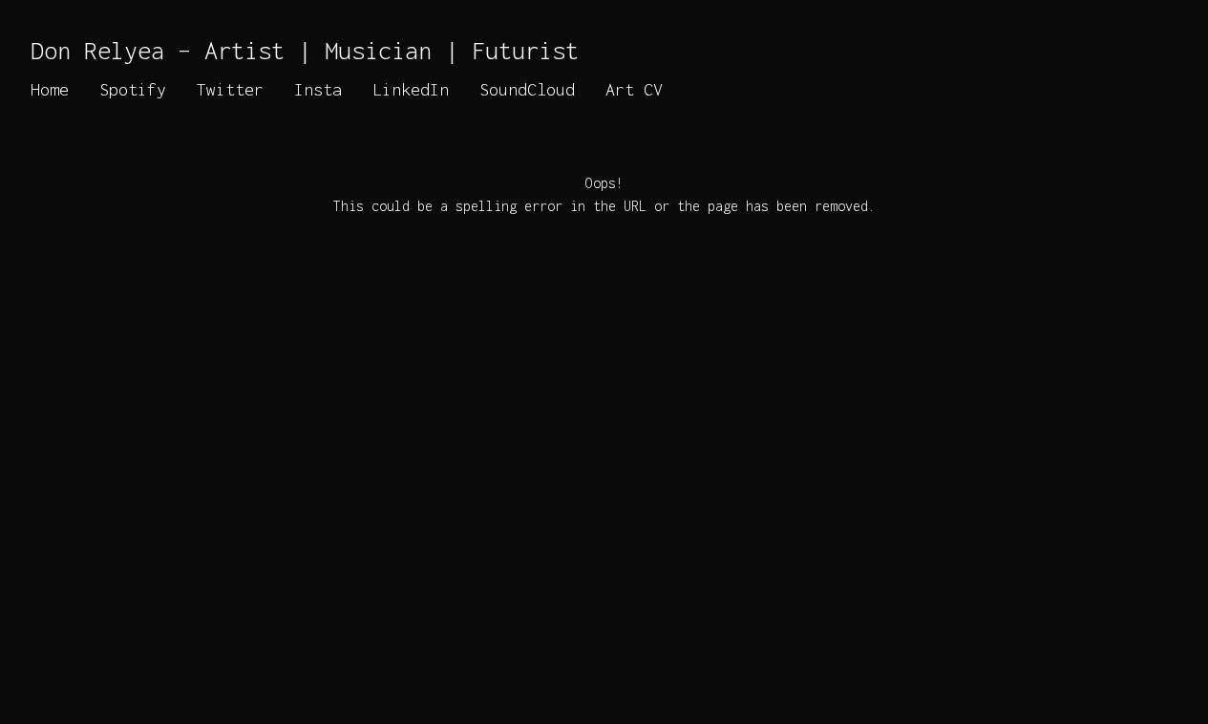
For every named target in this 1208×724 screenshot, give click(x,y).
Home (50, 89)
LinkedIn (410, 89)
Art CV (634, 89)
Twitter (230, 89)
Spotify (132, 89)
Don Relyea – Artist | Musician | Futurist (305, 50)
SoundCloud (527, 89)
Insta (318, 89)
